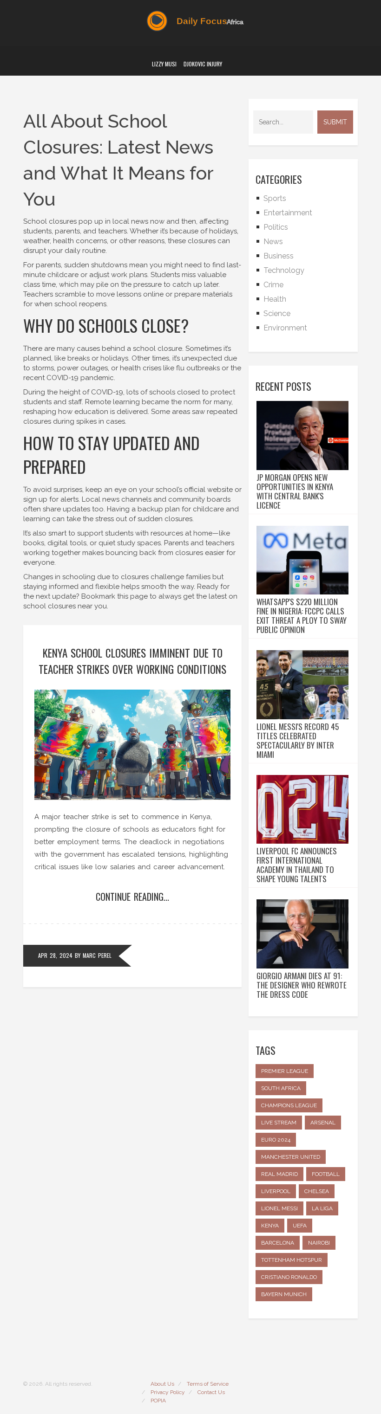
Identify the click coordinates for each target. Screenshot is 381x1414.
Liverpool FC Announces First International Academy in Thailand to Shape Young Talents (296, 865)
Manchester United (290, 1157)
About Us (162, 1384)
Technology (283, 270)
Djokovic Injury (203, 64)
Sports (274, 198)
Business (278, 256)
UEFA (300, 1225)
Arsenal (322, 1122)
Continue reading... (132, 897)
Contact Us (211, 1392)
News (273, 241)
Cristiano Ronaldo (289, 1277)
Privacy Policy (168, 1392)
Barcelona (277, 1243)
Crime (273, 284)
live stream (278, 1122)
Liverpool (275, 1191)
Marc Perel (97, 955)
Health (274, 299)
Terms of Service (208, 1384)
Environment (285, 327)
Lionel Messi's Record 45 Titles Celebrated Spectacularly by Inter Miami (297, 740)
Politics (275, 227)
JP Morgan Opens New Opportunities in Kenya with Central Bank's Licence (294, 491)
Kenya (270, 1225)
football (326, 1174)
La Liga (322, 1208)
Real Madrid (279, 1174)
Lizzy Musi (164, 64)
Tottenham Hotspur (291, 1260)
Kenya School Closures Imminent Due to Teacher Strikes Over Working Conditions (132, 661)
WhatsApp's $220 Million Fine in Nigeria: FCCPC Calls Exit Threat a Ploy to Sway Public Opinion (301, 615)
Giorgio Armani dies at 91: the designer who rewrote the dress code (301, 985)
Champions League (289, 1105)
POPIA (158, 1400)
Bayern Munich (284, 1294)
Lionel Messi (279, 1208)
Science (276, 313)
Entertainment (287, 212)
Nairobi (319, 1243)
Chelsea (316, 1191)
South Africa (281, 1088)
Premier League (284, 1071)
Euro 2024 (275, 1139)
